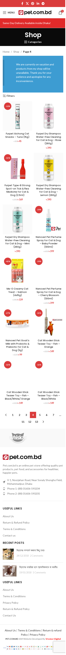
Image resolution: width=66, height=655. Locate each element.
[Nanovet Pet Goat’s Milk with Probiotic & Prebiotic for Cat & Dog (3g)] (17, 323)
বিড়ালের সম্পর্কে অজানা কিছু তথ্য (30, 550)
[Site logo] (35, 12)
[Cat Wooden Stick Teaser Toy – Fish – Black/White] (48, 374)
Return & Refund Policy (16, 522)
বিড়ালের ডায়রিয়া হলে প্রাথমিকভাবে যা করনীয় (38, 567)
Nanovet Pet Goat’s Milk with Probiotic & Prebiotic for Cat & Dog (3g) (17, 345)
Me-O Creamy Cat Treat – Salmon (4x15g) (17, 292)
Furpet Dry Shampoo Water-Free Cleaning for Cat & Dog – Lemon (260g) (48, 190)
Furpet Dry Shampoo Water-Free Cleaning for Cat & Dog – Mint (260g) (17, 241)
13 (36, 421)
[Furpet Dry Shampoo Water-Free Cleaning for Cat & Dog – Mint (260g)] (17, 219)
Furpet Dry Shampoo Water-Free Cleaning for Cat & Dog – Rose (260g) (48, 138)
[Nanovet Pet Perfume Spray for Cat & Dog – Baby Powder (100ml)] (48, 219)
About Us (8, 516)
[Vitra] (48, 438)
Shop (16, 51)
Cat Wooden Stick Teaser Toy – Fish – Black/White (48, 395)
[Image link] (22, 457)
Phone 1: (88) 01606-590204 (23, 488)
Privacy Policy (10, 602)
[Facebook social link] (22, 3)
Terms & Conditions (14, 529)
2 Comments (36, 555)
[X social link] (27, 3)
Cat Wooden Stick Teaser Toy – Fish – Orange (48, 343)
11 (22, 421)
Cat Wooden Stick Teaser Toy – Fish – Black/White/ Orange (17, 395)
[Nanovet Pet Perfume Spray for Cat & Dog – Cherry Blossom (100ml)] (48, 271)
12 (29, 421)
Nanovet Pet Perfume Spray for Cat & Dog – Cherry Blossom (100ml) (48, 293)
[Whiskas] (18, 438)
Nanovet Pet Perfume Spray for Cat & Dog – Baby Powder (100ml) (48, 241)
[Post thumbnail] (8, 554)
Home (6, 51)
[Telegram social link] (43, 3)
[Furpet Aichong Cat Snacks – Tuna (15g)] (17, 116)
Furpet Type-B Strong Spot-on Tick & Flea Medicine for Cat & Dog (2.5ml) (17, 190)
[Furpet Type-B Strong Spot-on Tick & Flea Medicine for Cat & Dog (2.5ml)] (17, 167)
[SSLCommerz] (33, 647)
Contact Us (9, 615)
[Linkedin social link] (37, 3)
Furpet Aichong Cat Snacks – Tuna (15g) (17, 135)
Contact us (9, 535)
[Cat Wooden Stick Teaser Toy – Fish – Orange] (48, 323)
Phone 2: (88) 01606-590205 (23, 493)
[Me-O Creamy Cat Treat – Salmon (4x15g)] (17, 271)
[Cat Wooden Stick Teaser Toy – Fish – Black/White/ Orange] (17, 374)
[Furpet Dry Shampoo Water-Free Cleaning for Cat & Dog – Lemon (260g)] (48, 167)
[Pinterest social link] (32, 3)
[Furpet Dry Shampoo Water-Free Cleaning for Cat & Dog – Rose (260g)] (48, 116)
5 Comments (39, 572)
